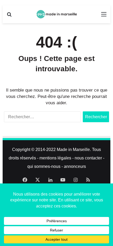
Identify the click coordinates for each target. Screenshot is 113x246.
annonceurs (75, 166)
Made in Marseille (73, 149)
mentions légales (55, 158)
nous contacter (88, 158)
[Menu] (103, 16)
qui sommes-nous (43, 166)
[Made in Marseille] (56, 14)
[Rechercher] (9, 16)
